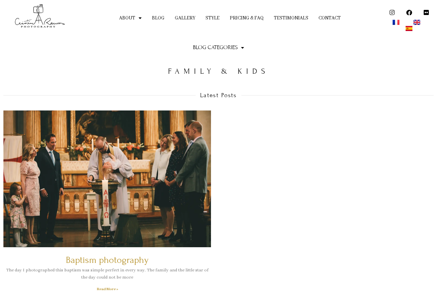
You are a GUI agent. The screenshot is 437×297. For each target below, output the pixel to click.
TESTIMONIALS (291, 18)
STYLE (213, 18)
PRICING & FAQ (247, 18)
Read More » (107, 289)
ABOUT (127, 18)
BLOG (158, 18)
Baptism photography (107, 260)
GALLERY (185, 18)
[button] (130, 18)
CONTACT (330, 18)
